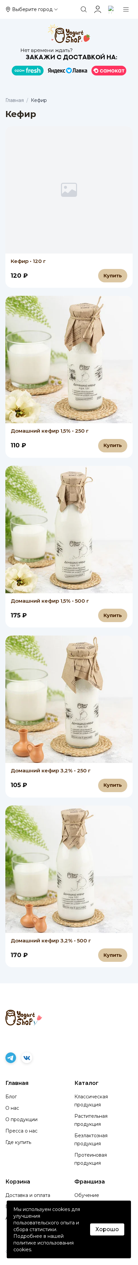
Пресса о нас (21, 1131)
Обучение (86, 1195)
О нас (12, 1108)
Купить (113, 276)
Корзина (17, 1181)
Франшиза (89, 1181)
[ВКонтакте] (26, 1057)
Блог (11, 1097)
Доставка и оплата (27, 1195)
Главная (14, 100)
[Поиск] (83, 9)
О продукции (21, 1119)
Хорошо (107, 1229)
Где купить (18, 1142)
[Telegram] (10, 1057)
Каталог (86, 1083)
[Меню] (126, 9)
